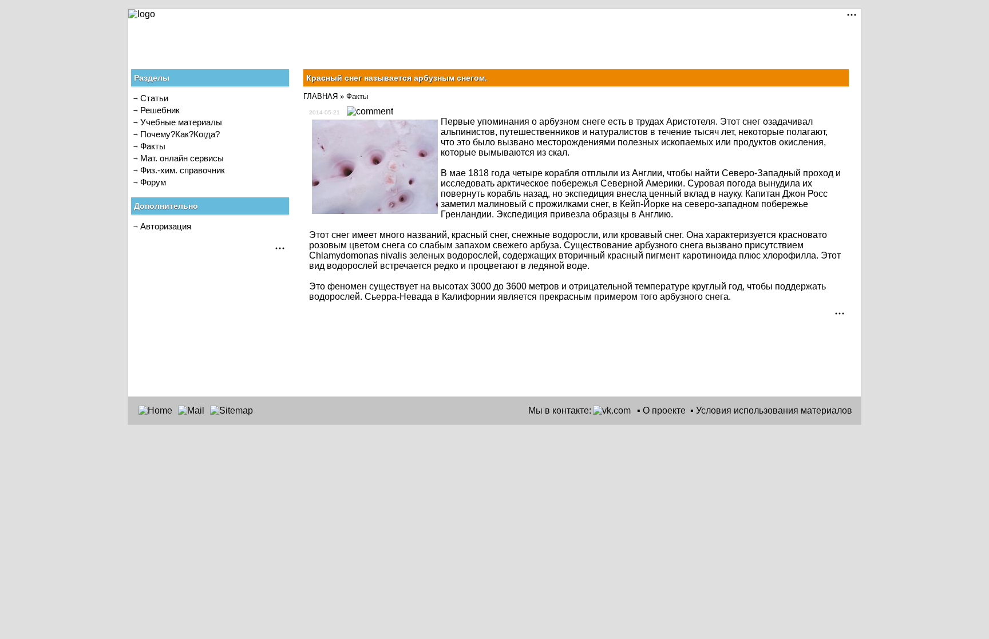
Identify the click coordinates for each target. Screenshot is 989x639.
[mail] (191, 410)
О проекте (664, 410)
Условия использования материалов (774, 410)
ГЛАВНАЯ (320, 96)
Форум (153, 182)
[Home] (155, 410)
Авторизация (165, 226)
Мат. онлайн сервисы (182, 158)
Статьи (154, 98)
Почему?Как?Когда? (180, 134)
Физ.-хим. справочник (182, 170)
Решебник (160, 110)
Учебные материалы (181, 122)
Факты (152, 146)
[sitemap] (231, 410)
